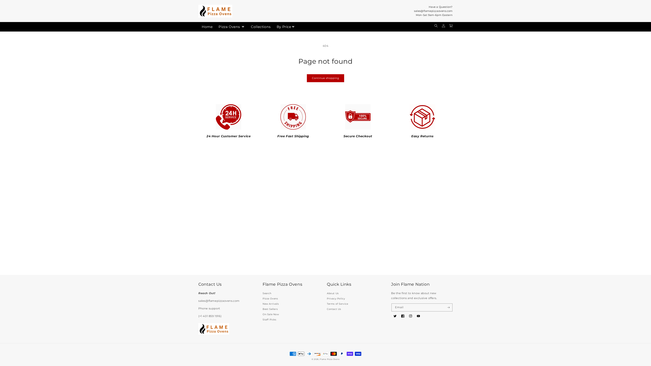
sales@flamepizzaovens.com (433, 11)
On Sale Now (271, 314)
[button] (436, 25)
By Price (284, 27)
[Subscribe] (448, 307)
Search (267, 293)
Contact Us (334, 309)
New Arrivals (271, 303)
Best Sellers (270, 309)
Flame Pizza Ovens (329, 359)
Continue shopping (325, 78)
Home (207, 27)
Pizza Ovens (230, 27)
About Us (333, 293)
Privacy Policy (336, 298)
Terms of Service (337, 303)
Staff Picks (269, 319)
